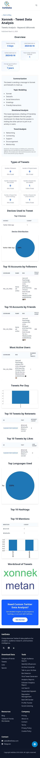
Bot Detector (26, 673)
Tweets (4, 662)
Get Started (20, 620)
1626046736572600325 (10, 428)
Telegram (7, 744)
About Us (25, 719)
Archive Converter (28, 667)
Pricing (24, 716)
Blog (3, 716)
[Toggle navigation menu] (36, 5)
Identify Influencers (29, 664)
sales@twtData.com (11, 741)
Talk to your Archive (29, 670)
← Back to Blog (6, 15)
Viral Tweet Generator (30, 676)
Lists (3, 665)
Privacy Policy (26, 728)
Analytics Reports (28, 679)
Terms (24, 725)
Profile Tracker (27, 703)
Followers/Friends (8, 659)
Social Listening (27, 706)
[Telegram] (35, 744)
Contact (24, 722)
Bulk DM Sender (27, 700)
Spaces (4, 668)
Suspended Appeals (29, 691)
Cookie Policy (26, 731)
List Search (26, 688)
